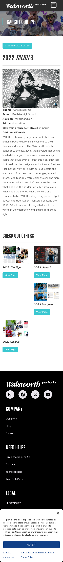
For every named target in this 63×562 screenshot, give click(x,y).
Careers (10, 433)
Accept (31, 544)
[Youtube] (48, 394)
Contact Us (12, 464)
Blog (8, 426)
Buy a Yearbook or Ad (18, 457)
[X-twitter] (35, 394)
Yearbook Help (14, 471)
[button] (58, 513)
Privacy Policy (13, 502)
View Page (10, 275)
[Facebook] (22, 394)
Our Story (11, 418)
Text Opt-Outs (14, 479)
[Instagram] (10, 394)
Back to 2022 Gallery (18, 45)
